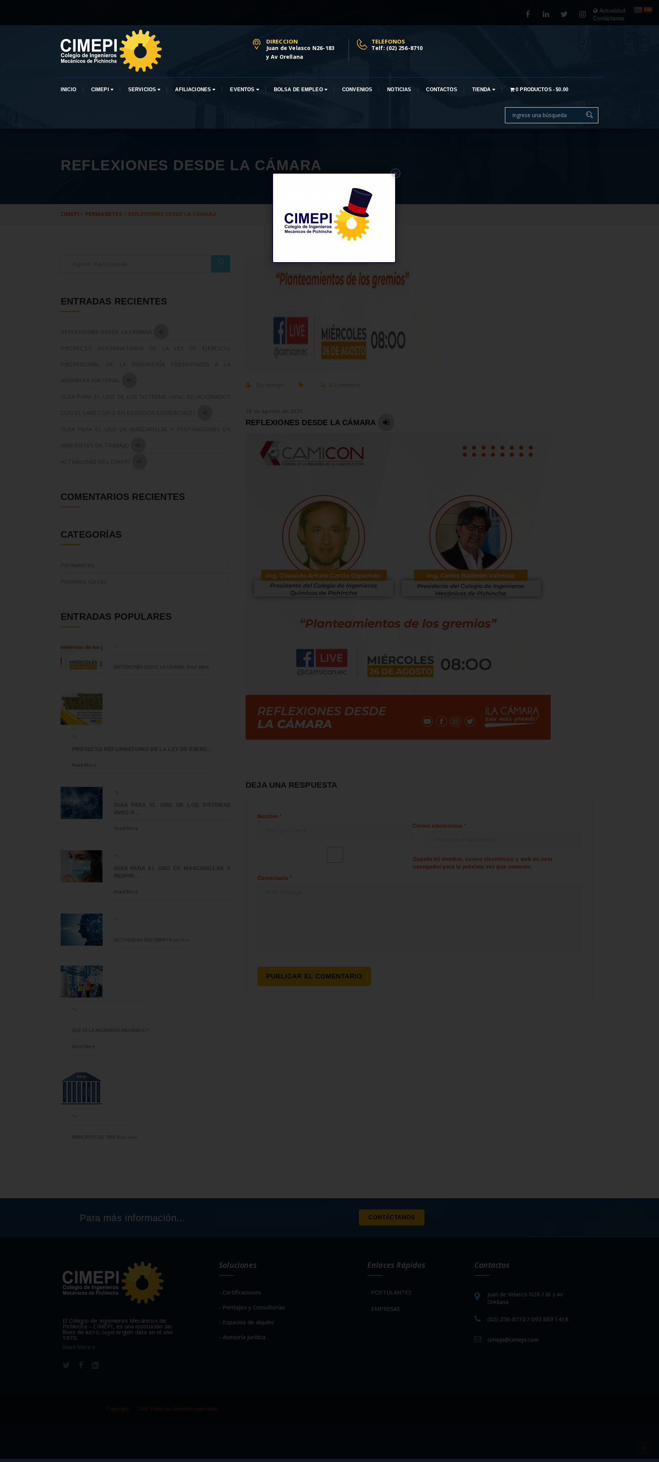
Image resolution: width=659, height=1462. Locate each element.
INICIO (68, 89)
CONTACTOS (441, 89)
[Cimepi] (111, 50)
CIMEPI (101, 89)
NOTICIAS (399, 89)
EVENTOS (243, 89)
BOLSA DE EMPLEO (299, 89)
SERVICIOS (143, 89)
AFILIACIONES (193, 89)
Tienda (482, 89)
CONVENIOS (357, 89)
